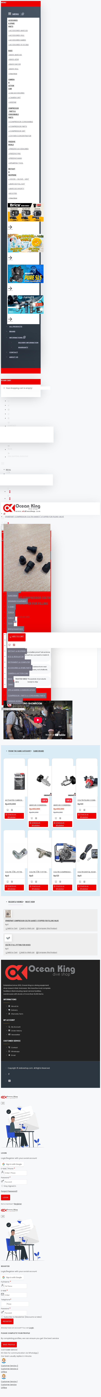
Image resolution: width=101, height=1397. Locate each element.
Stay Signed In (10, 1186)
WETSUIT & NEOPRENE (11, 172)
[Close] (3, 1103)
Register (18, 1204)
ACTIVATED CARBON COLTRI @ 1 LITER (14, 800)
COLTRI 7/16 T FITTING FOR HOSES (39, 872)
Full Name (6, 1282)
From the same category (19, 751)
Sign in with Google (14, 1164)
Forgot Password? (9, 1191)
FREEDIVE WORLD (11, 143)
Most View (30, 902)
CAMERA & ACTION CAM (11, 84)
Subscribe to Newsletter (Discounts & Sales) (23, 1317)
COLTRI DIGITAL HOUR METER (87, 872)
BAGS (10, 51)
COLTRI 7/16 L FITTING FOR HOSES (14, 872)
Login (5, 1197)
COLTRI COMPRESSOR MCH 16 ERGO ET (63, 872)
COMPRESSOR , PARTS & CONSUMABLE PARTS (11, 113)
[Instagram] (10, 1081)
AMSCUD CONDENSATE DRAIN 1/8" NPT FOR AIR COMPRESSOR (63, 805)
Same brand (38, 751)
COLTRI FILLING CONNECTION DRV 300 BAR (87, 800)
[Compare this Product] (12, 810)
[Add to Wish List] (7, 810)
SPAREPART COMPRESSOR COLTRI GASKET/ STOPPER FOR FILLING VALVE (34, 516)
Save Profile (9, 1345)
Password (5, 1177)
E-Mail (4, 1290)
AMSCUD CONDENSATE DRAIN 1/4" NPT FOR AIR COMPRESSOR (39, 805)
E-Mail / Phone (8, 1168)
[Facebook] (10, 1075)
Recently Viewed (15, 902)
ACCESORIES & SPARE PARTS (11, 23)
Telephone (5, 1299)
